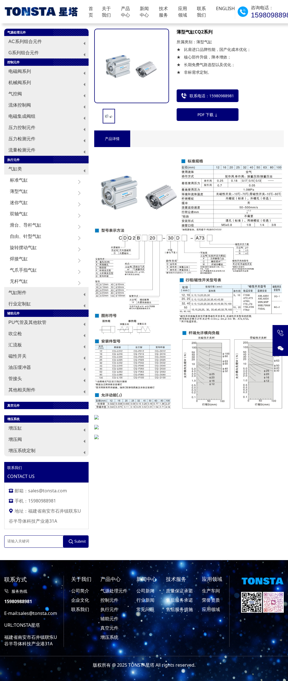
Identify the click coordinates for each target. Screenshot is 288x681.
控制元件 (109, 600)
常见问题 (145, 609)
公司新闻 (145, 591)
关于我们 (106, 11)
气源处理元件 (113, 591)
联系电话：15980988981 (212, 95)
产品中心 (125, 11)
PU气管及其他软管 (27, 322)
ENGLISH (225, 8)
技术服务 (163, 11)
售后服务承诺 (179, 600)
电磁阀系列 (19, 71)
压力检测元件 (21, 138)
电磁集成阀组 (21, 116)
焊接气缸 (19, 258)
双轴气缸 (19, 213)
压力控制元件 (21, 127)
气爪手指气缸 (23, 270)
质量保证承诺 (179, 591)
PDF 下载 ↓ (207, 114)
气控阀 (15, 93)
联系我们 (201, 11)
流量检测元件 (21, 150)
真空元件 (109, 628)
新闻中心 (144, 11)
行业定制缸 (19, 303)
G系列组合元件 (23, 52)
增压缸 (15, 428)
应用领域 (182, 11)
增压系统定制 (21, 450)
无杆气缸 (19, 281)
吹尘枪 (15, 333)
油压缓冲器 (19, 367)
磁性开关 (17, 356)
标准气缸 (19, 180)
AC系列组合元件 (25, 41)
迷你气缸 (19, 202)
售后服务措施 (179, 609)
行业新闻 (145, 600)
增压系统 (109, 637)
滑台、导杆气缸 (25, 225)
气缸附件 (17, 292)
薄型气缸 (19, 191)
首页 (91, 11)
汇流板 (15, 344)
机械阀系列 (19, 82)
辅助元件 (109, 618)
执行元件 (109, 609)
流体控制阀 (19, 105)
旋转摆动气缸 (23, 247)
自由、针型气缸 (25, 236)
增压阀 (15, 439)
